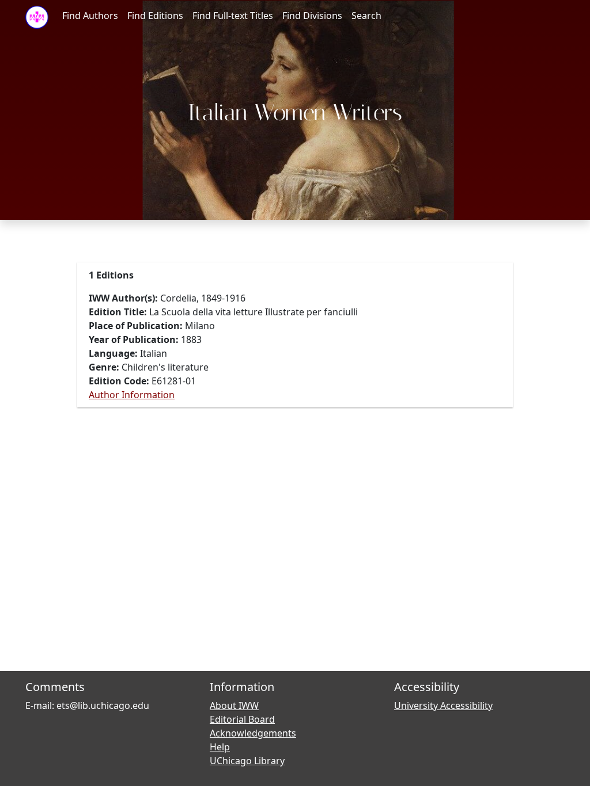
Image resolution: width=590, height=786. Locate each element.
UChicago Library (247, 760)
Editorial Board (242, 719)
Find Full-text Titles (232, 15)
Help (220, 747)
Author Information (132, 394)
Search (366, 15)
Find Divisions (312, 15)
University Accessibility (443, 705)
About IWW (234, 705)
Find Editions (155, 15)
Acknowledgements (253, 733)
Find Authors (90, 15)
